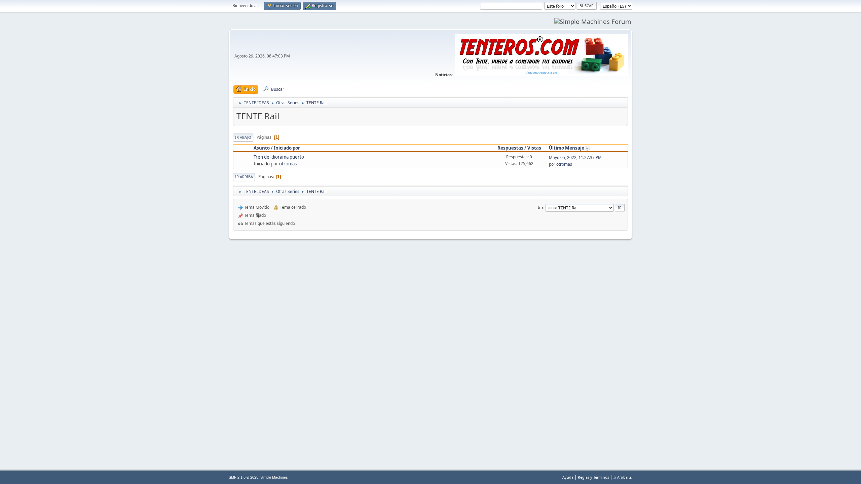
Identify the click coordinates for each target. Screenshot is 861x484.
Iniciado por (287, 148)
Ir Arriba (244, 176)
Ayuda (567, 477)
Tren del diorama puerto (279, 157)
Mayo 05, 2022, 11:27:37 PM (575, 157)
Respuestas (510, 148)
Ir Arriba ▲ (622, 477)
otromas (288, 164)
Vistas (534, 148)
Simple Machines (274, 477)
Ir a (541, 207)
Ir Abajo (243, 137)
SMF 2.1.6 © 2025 (243, 477)
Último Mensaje (566, 148)
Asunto (262, 148)
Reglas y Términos (593, 477)
